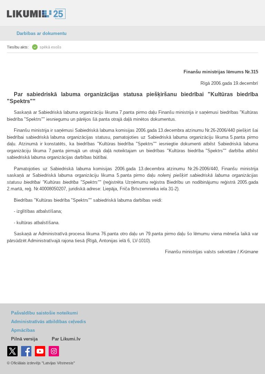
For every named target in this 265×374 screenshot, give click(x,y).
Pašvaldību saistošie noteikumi (44, 313)
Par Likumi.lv (66, 338)
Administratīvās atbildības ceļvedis (48, 321)
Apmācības (23, 330)
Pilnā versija (24, 338)
